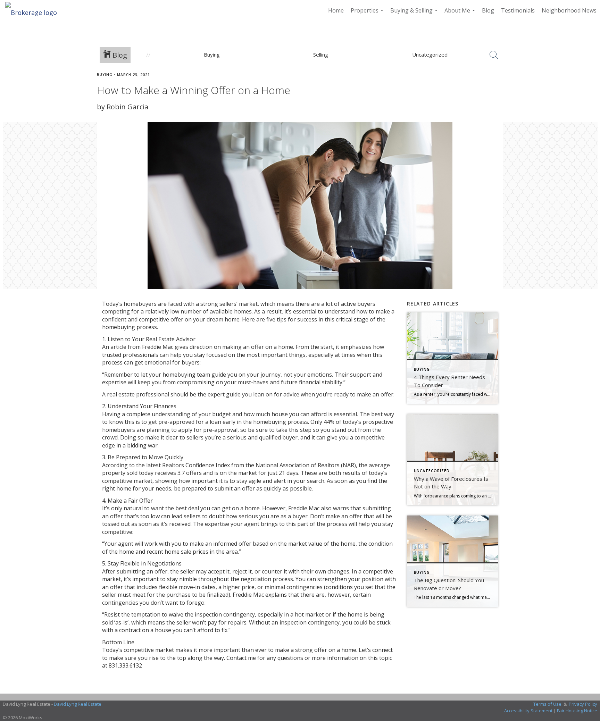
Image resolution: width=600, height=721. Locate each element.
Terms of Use (547, 704)
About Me (460, 14)
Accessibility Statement (528, 710)
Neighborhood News (569, 10)
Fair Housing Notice (577, 710)
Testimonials (518, 10)
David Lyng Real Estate (77, 704)
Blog (488, 10)
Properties (368, 14)
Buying (104, 74)
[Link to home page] (34, 10)
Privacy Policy (583, 704)
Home (336, 10)
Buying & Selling (414, 14)
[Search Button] (493, 54)
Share (589, 87)
